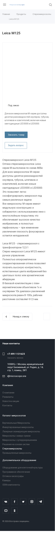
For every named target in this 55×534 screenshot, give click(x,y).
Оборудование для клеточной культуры (22, 467)
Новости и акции (10, 401)
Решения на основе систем (16, 444)
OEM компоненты (11, 485)
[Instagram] (32, 502)
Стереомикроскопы (12, 448)
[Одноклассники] (14, 511)
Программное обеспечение (16, 472)
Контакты (7, 405)
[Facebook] (14, 502)
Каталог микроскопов (14, 415)
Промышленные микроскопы (16, 453)
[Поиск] (50, 5)
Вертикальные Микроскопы (16, 423)
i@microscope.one (16, 376)
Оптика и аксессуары (13, 476)
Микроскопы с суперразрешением (19, 440)
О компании (8, 392)
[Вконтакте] (6, 502)
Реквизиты (7, 397)
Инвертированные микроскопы (18, 427)
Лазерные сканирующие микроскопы (21, 431)
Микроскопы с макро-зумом (16, 436)
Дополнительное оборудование (19, 460)
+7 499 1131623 (16, 354)
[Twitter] (23, 502)
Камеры (6, 480)
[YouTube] (6, 511)
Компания (7, 385)
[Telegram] (40, 502)
